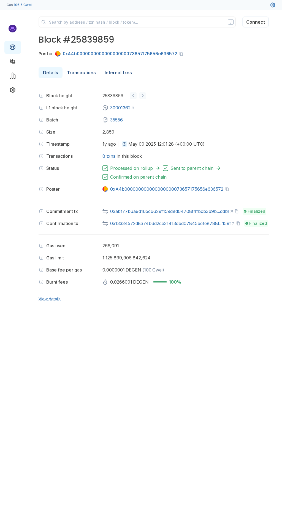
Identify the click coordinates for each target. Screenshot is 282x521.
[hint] (41, 95)
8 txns (108, 156)
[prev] (133, 95)
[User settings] (272, 5)
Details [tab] (50, 72)
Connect (255, 22)
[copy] (182, 54)
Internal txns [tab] (118, 72)
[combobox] (124, 144)
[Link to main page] (13, 28)
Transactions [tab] (81, 72)
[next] (142, 95)
